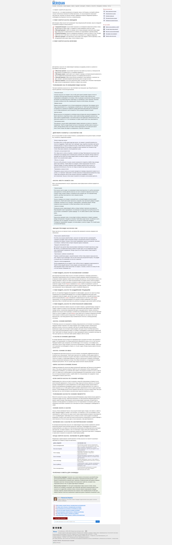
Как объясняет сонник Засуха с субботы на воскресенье (71, 515)
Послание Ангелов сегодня (111, 18)
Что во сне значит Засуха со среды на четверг (68, 510)
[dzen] (61, 528)
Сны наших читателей (60, 518)
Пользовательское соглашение (68, 540)
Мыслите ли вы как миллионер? (112, 31)
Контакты (59, 540)
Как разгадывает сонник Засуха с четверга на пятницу (70, 511)
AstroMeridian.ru (62, 531)
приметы (88, 6)
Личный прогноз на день (111, 13)
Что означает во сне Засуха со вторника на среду (69, 508)
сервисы (105, 6)
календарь (82, 6)
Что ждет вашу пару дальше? (112, 29)
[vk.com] (54, 528)
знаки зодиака (67, 6)
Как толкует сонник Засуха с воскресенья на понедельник (71, 505)
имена (73, 6)
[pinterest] (56, 528)
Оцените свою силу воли (111, 36)
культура (93, 6)
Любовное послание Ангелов (112, 20)
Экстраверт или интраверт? (111, 33)
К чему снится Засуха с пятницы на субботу (67, 513)
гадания (77, 6)
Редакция (55, 540)
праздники (99, 6)
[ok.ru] (58, 528)
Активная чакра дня (110, 15)
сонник (54, 6)
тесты (109, 6)
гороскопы (60, 6)
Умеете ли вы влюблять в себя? (112, 26)
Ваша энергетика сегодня (111, 11)
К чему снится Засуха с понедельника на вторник (69, 507)
